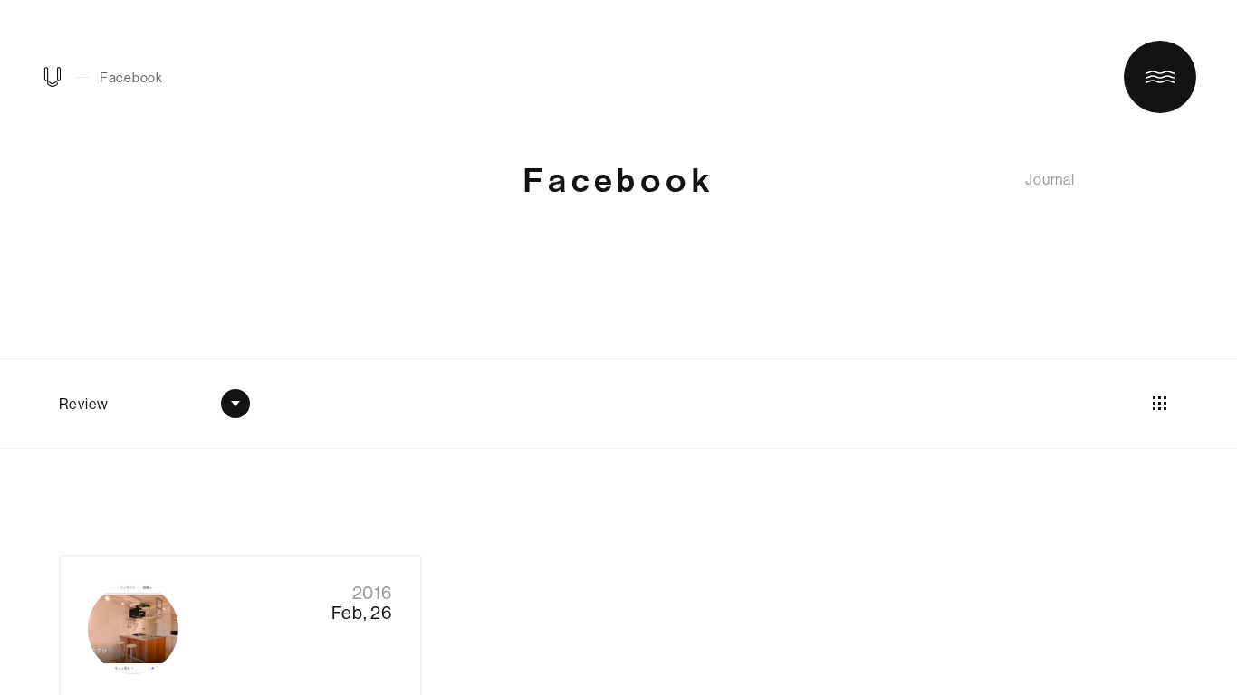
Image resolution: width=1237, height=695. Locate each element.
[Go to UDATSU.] (52, 80)
